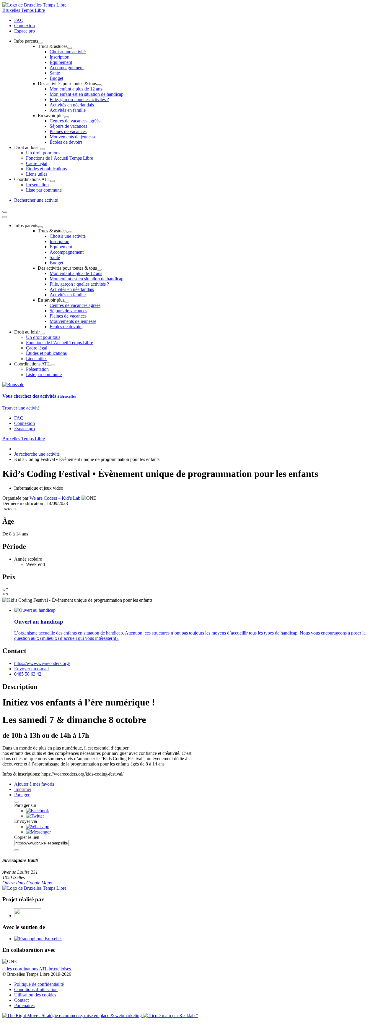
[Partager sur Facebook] (37, 810)
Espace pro (24, 30)
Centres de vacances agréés (75, 120)
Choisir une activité (68, 51)
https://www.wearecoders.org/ (42, 663)
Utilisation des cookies (35, 994)
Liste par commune (44, 189)
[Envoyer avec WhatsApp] (37, 826)
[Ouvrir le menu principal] (4, 212)
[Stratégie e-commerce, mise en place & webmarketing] (72, 1015)
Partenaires (24, 1005)
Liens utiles (36, 174)
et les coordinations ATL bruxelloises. (37, 968)
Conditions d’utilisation (36, 989)
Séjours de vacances (68, 126)
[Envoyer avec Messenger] (38, 831)
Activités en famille (68, 110)
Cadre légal (36, 163)
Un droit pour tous (43, 152)
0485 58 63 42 (27, 674)
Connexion (24, 25)
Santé (55, 72)
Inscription (59, 56)
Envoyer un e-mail (31, 668)
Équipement (61, 62)
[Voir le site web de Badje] (27, 915)
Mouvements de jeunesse (73, 136)
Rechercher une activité (36, 200)
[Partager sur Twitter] (35, 815)
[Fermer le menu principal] (4, 217)
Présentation (37, 184)
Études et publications (46, 168)
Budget (56, 78)
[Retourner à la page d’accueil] (34, 4)
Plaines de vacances (68, 131)
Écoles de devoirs (66, 142)
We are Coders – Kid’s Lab (55, 498)
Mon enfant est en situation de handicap (86, 94)
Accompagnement (67, 67)
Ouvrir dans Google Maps (27, 882)
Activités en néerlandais (72, 104)
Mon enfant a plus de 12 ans (76, 88)
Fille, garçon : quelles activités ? (79, 99)
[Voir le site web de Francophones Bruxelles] (38, 938)
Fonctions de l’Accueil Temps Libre (59, 158)
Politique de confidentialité (39, 984)
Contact (21, 1000)
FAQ (19, 20)
